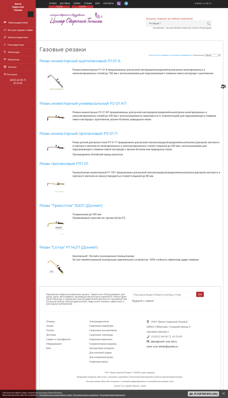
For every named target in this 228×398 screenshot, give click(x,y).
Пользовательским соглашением (85, 395)
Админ (143, 386)
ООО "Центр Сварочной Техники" (118, 372)
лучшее (169, 28)
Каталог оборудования (163, 55)
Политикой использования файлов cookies (55, 395)
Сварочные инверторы (101, 325)
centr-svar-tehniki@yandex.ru (162, 346)
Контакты (108, 3)
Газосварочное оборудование (182, 55)
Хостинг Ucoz (119, 386)
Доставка (65, 3)
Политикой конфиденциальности (112, 395)
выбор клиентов (182, 28)
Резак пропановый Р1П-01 (63, 163)
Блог (97, 3)
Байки (82, 7)
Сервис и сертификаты (58, 339)
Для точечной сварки (100, 352)
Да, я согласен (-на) (203, 394)
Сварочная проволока (100, 339)
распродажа (205, 28)
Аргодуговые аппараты (101, 348)
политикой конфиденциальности (134, 381)
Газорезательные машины (102, 343)
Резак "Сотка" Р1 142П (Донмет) (68, 247)
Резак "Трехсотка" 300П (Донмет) (71, 205)
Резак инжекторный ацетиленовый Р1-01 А (80, 61)
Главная (151, 55)
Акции (50, 325)
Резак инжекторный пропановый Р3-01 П (78, 133)
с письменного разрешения (117, 377)
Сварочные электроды (101, 334)
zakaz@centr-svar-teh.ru (163, 341)
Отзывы (88, 3)
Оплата (52, 3)
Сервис (76, 3)
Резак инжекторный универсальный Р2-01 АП (83, 103)
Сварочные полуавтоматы (103, 330)
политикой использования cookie (160, 381)
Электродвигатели (99, 321)
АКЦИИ (59, 7)
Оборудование (54, 343)
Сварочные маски (98, 361)
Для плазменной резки (101, 357)
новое (195, 28)
